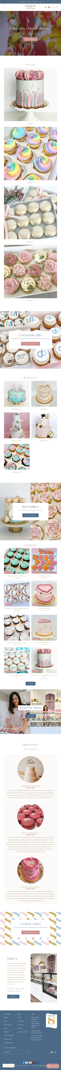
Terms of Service (9, 1035)
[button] (5, 7)
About (6, 1028)
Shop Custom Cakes (30, 932)
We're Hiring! (7, 1025)
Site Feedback (8, 1043)
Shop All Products (30, 515)
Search (6, 1017)
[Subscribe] (28, 1052)
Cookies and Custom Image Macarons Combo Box (17, 609)
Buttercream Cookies (44, 576)
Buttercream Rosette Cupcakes (16, 642)
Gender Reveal (16, 472)
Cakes (30, 124)
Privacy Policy (8, 1039)
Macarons (29, 242)
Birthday (43, 409)
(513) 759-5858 (35, 1030)
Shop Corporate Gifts (30, 344)
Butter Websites (43, 1065)
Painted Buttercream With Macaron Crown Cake (44, 676)
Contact (6, 1032)
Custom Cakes (22, 1032)
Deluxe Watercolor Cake (44, 642)
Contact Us (13, 996)
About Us (31, 716)
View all (30, 683)
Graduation (43, 441)
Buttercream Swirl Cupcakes (16, 576)
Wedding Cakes (16, 441)
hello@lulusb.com (36, 1033)
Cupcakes (29, 183)
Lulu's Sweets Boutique (24, 1065)
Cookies (29, 301)
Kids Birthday (16, 409)
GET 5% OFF (7, 1065)
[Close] (12, 1065)
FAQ (5, 1021)
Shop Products (30, 39)
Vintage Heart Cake (44, 608)
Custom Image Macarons (17, 675)
